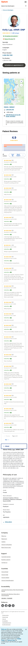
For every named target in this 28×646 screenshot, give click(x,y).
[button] (14, 91)
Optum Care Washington (7, 6)
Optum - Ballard (9, 107)
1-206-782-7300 (7, 55)
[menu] (25, 2)
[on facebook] (6, 605)
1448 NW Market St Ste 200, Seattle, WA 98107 (13, 115)
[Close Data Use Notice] (26, 629)
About (7, 446)
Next (6, 439)
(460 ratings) (15, 33)
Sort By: (16, 155)
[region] (14, 92)
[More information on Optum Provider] (14, 39)
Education (8, 522)
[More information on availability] (6, 124)
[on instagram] (13, 605)
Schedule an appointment (13, 65)
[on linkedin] (2, 605)
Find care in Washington (8, 10)
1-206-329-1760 (10, 109)
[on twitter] (9, 605)
